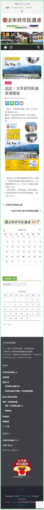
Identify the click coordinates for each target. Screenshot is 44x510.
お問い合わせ (7, 445)
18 (33, 309)
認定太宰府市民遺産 (10, 397)
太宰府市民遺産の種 (13, 205)
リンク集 (6, 426)
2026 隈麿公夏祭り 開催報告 (21, 7)
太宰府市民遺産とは (10, 372)
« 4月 (4, 324)
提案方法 (6, 382)
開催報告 (8, 410)
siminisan (23, 98)
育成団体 (6, 416)
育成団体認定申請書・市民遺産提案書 (19, 391)
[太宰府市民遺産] (5, 47)
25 (33, 313)
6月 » (10, 324)
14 (10, 309)
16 (22, 309)
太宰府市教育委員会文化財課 (21, 351)
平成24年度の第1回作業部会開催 (25, 211)
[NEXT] (39, 230)
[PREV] (5, 230)
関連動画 (6, 421)
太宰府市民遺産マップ (11, 440)
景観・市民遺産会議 (10, 402)
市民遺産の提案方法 (12, 386)
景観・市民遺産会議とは (14, 406)
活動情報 (8, 83)
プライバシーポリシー (11, 450)
